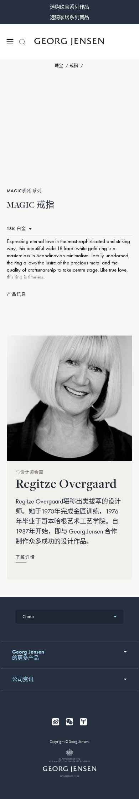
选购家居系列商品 (69, 17)
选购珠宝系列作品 (69, 7)
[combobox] (69, 617)
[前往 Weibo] (55, 721)
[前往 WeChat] (69, 721)
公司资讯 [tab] (23, 679)
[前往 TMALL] (83, 721)
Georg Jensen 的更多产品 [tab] (28, 654)
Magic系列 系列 (24, 191)
